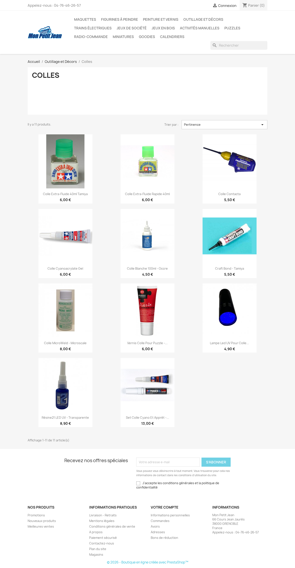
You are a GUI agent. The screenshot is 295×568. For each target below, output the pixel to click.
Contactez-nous (101, 543)
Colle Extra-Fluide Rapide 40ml (147, 194)
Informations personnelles (170, 515)
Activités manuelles (199, 28)
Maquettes (85, 19)
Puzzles (232, 28)
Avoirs (155, 526)
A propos (96, 532)
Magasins (96, 554)
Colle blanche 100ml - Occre (147, 268)
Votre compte (164, 507)
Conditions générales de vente (112, 526)
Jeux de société (132, 28)
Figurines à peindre (119, 19)
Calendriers (172, 36)
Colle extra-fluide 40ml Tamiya (65, 194)
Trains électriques (93, 28)
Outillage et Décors (203, 19)
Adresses (158, 532)
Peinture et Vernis (160, 19)
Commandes (160, 521)
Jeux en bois (163, 28)
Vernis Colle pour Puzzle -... (147, 343)
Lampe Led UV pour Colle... (229, 343)
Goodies (147, 36)
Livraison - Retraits (103, 515)
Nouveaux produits (42, 521)
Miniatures (123, 36)
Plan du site (97, 549)
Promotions (36, 515)
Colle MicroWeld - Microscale (65, 343)
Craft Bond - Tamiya (229, 268)
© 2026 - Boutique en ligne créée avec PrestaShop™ (147, 562)
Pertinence (224, 124)
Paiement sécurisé (103, 538)
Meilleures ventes (41, 526)
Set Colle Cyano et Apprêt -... (147, 417)
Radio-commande (91, 36)
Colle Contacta (229, 194)
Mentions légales (101, 521)
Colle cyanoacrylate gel (65, 268)
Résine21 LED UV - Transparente (65, 417)
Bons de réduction (164, 538)
